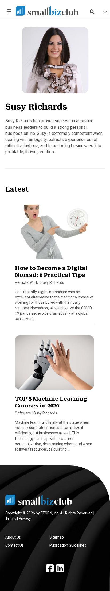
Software (23, 413)
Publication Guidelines (67, 545)
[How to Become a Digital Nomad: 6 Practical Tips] (54, 234)
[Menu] (8, 11)
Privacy (25, 518)
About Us (13, 537)
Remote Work (26, 282)
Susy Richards (52, 282)
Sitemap (56, 537)
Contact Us (14, 545)
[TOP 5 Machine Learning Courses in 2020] (54, 365)
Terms (10, 518)
